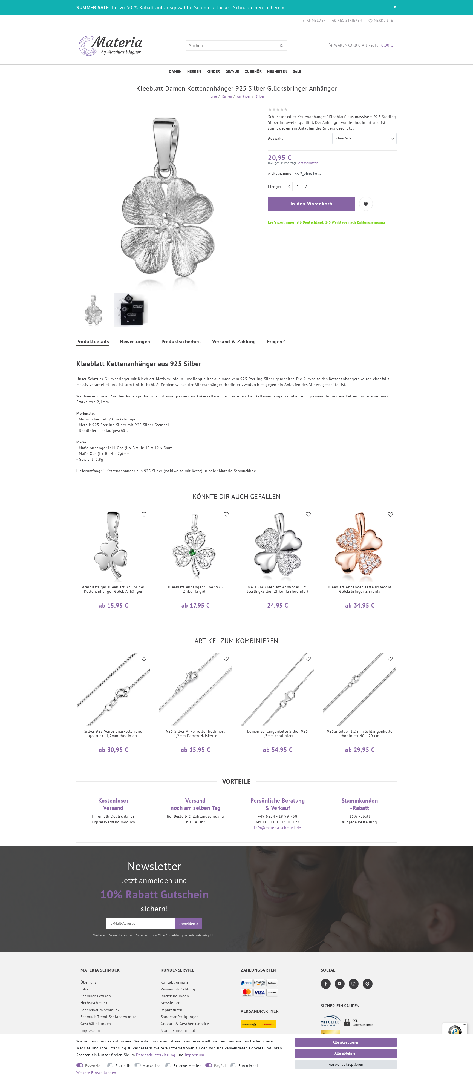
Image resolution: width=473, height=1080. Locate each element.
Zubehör (253, 71)
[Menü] (464, 1025)
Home (213, 96)
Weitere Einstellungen (96, 1072)
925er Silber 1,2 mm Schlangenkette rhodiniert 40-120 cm (360, 733)
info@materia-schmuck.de (277, 827)
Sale (297, 71)
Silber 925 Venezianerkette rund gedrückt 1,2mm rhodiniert (113, 733)
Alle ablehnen (345, 1053)
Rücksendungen (175, 995)
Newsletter (170, 1002)
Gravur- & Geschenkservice (185, 1023)
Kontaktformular (175, 982)
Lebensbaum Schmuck (99, 1009)
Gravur (233, 71)
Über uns (88, 982)
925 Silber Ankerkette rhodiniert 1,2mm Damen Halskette (195, 733)
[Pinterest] (368, 984)
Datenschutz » (146, 935)
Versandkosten (307, 163)
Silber (259, 96)
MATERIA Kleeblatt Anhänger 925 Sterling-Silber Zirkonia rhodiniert (278, 589)
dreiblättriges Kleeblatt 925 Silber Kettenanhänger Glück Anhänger (113, 589)
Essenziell (94, 1065)
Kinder (213, 71)
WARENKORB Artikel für (363, 45)
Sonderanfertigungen (180, 1016)
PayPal (220, 1065)
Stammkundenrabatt (179, 1030)
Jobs (84, 989)
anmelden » (188, 923)
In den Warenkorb (311, 203)
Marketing (152, 1065)
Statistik (122, 1065)
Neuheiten (277, 71)
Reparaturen (172, 1009)
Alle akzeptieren (346, 1042)
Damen (175, 71)
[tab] (92, 342)
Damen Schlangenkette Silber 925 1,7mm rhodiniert (277, 733)
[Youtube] (340, 984)
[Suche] (281, 46)
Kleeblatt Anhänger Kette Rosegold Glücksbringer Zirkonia (359, 589)
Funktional (248, 1065)
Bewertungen (135, 342)
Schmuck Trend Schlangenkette (108, 1016)
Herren (194, 71)
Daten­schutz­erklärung (155, 1054)
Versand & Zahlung (234, 342)
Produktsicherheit (181, 342)
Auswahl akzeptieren (346, 1064)
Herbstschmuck (94, 1002)
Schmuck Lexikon (95, 995)
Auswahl (275, 138)
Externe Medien (187, 1065)
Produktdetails (92, 342)
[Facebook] (326, 984)
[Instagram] (354, 984)
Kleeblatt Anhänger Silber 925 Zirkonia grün (195, 589)
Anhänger (243, 96)
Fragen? (276, 342)
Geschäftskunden (95, 1023)
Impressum (90, 1030)
